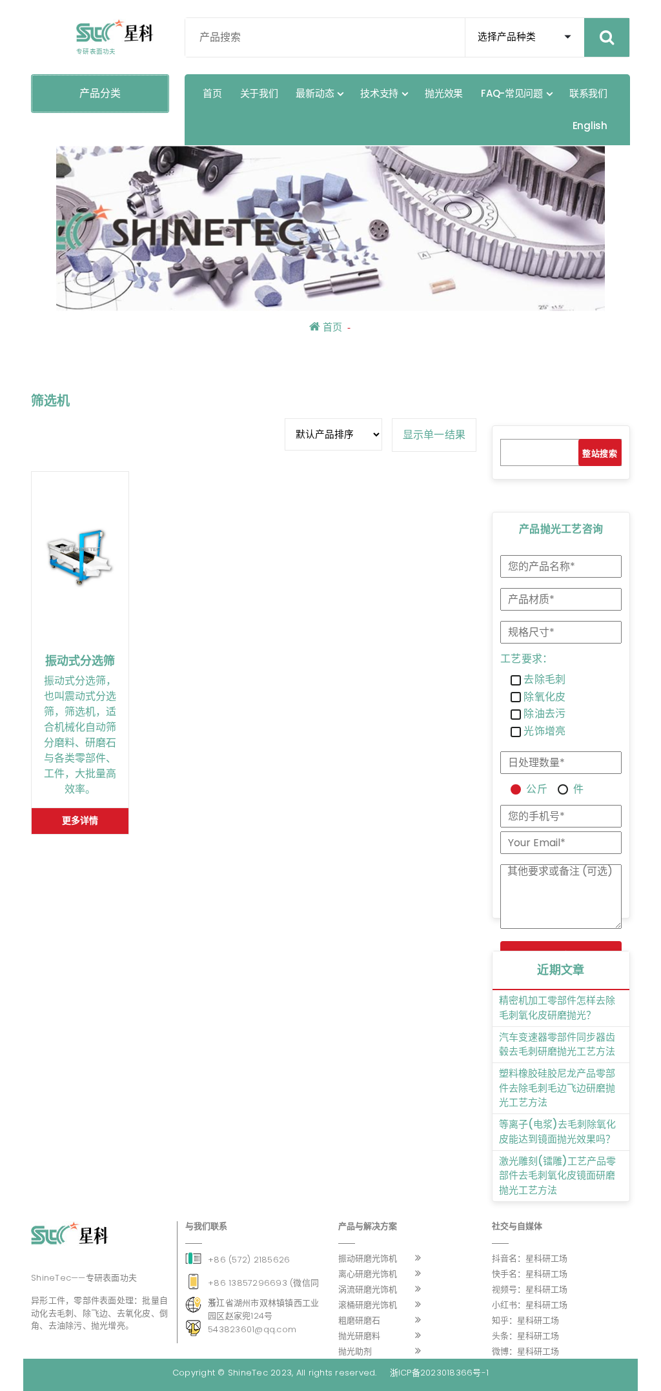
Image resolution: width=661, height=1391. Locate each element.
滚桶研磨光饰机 (367, 1305)
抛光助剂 (355, 1351)
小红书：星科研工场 (529, 1305)
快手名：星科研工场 (529, 1274)
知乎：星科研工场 (525, 1320)
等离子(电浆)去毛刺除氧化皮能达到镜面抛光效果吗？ (557, 1131)
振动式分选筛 (80, 661)
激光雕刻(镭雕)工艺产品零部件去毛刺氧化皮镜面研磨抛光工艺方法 (557, 1175)
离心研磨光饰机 (367, 1274)
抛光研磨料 (359, 1336)
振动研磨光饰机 (367, 1258)
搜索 (609, 453)
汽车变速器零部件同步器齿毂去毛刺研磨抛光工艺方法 (557, 1044)
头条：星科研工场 (525, 1336)
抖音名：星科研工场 (529, 1258)
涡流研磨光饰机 (367, 1289)
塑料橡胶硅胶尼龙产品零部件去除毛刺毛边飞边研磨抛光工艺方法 (557, 1087)
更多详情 (80, 820)
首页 (331, 327)
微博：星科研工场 (525, 1351)
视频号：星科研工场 (529, 1289)
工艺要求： (526, 659)
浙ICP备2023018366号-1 (439, 1372)
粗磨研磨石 (359, 1320)
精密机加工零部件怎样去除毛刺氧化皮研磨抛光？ (557, 1007)
